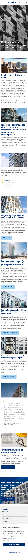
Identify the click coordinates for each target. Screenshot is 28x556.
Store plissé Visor (8, 185)
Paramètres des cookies (14, 552)
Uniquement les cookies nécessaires (14, 548)
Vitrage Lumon (7, 180)
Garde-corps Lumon (9, 183)
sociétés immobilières (9, 376)
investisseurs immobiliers (10, 332)
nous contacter (8, 467)
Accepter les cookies (14, 544)
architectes (6, 237)
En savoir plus (6, 540)
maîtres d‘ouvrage (8, 286)
